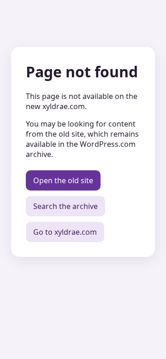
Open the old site (63, 180)
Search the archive (65, 206)
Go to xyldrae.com (65, 232)
